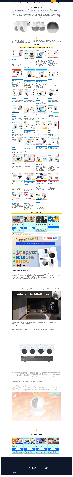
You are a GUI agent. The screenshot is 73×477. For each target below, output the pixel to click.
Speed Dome (43, 47)
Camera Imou (47, 467)
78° (27, 47)
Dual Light (25, 47)
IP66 (49, 47)
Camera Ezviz (48, 468)
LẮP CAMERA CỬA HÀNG (22, 1)
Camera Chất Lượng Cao (32, 467)
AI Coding (47, 47)
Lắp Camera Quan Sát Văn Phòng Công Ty (17, 446)
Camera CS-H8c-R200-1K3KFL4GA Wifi (53, 58)
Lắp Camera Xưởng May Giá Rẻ (18, 224)
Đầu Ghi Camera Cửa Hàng (32, 468)
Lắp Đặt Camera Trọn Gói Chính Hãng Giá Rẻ (40, 446)
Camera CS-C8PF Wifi (39, 58)
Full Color (33, 47)
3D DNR (52, 47)
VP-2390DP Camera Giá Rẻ (19, 233)
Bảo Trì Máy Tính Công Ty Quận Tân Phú (52, 224)
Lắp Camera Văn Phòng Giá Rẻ (53, 445)
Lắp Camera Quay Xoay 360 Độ (26, 234)
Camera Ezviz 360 (36, 44)
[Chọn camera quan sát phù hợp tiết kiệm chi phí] (60, 3)
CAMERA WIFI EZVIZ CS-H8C (27, 97)
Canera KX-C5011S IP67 (46, 233)
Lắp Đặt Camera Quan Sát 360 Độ (17, 234)
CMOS (37, 47)
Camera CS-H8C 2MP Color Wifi (52, 78)
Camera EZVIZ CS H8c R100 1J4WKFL (17, 97)
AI (35, 47)
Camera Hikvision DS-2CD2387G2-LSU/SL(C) (28, 233)
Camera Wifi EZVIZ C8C (51, 97)
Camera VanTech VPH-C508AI (39, 233)
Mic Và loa (21, 47)
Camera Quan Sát (28, 445)
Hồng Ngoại (30, 47)
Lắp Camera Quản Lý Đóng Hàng (29, 224)
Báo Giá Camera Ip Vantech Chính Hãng (41, 225)
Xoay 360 (40, 47)
